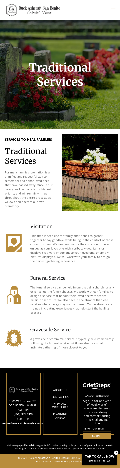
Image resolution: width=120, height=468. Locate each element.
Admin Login (77, 461)
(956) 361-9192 (23, 414)
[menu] (113, 10)
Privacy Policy (43, 461)
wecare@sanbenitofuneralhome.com (23, 423)
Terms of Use (60, 461)
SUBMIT (97, 436)
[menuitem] (60, 389)
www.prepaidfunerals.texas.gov (27, 445)
